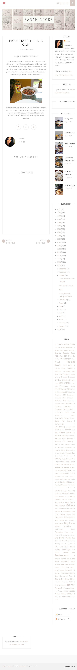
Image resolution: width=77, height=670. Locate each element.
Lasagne (68, 479)
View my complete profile (64, 75)
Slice (63, 573)
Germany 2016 (60, 444)
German (58, 435)
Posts (59, 615)
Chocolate (65, 382)
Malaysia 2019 (64, 496)
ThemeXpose (22, 666)
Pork (67, 546)
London (57, 482)
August (61, 303)
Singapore (58, 573)
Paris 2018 (71, 535)
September (63, 300)
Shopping (65, 567)
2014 (59, 236)
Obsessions (63, 529)
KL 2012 (70, 473)
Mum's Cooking (64, 517)
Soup (57, 576)
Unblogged (66, 588)
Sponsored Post (67, 576)
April (61, 316)
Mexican (62, 508)
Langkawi (62, 479)
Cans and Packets (63, 374)
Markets (58, 499)
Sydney (62, 579)
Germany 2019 (69, 447)
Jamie (66, 467)
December (63, 269)
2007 (59, 259)
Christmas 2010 (65, 389)
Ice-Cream (66, 461)
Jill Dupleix (68, 470)
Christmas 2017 (61, 398)
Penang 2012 (60, 544)
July (60, 306)
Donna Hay (61, 421)
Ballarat (66, 350)
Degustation (60, 418)
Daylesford (63, 415)
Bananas (59, 353)
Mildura (67, 508)
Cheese (64, 377)
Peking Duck (69, 541)
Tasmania (58, 582)
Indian (72, 465)
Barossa (67, 353)
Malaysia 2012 (66, 494)
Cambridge (67, 371)
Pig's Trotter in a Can (66, 286)
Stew (57, 579)
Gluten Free (65, 450)
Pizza (62, 547)
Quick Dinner (63, 552)
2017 (59, 226)
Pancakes (60, 532)
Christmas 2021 (59, 404)
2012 (59, 242)
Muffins (62, 514)
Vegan (66, 591)
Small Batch (69, 573)
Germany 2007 (61, 438)
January (62, 326)
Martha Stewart (68, 499)
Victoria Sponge (61, 594)
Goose (57, 453)
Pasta (62, 538)
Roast (64, 558)
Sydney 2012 (69, 579)
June (61, 310)
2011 (59, 246)
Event (62, 430)
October (62, 275)
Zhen (70, 71)
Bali (62, 350)
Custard (71, 409)
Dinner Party (70, 418)
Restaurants (64, 555)
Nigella (68, 523)
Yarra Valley (65, 597)
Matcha (62, 502)
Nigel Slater (59, 523)
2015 (59, 232)
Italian (57, 467)
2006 (59, 262)
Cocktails (68, 403)
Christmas (65, 386)
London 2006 (64, 482)
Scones (58, 564)
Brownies (59, 365)
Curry (65, 409)
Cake (70, 368)
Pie (57, 546)
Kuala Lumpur (65, 476)
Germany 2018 (60, 447)
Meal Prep (69, 502)
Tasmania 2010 (68, 582)
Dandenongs (60, 412)
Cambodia (59, 371)
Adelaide (58, 347)
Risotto (58, 559)
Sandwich (66, 561)
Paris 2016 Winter (61, 535)
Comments (61, 619)
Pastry (68, 538)
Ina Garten (65, 465)
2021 (59, 213)
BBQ (66, 356)
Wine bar (58, 597)
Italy (62, 467)
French (62, 432)
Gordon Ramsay (66, 453)
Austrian (69, 347)
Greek (66, 456)
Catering (58, 377)
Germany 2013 (61, 441)
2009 (59, 252)
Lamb (57, 479)
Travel (70, 584)
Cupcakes (59, 409)
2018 (59, 222)
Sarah (22, 138)
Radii (60, 290)
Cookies (59, 406)
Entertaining (60, 427)
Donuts (70, 421)
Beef (70, 356)
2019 (59, 219)
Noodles (69, 526)
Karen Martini (63, 473)
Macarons (62, 488)
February (62, 323)
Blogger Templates (7, 666)
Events (68, 430)
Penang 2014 (69, 544)
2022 (59, 209)
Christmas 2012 (63, 392)
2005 (59, 265)
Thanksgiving (63, 585)
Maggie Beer (67, 491)
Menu (57, 508)
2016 (59, 229)
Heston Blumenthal (67, 459)
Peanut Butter (60, 541)
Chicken (58, 380)
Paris (67, 532)
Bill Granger (66, 359)
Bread (61, 362)
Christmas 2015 (61, 395)
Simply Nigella (60, 570)
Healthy (58, 459)
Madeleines (59, 491)
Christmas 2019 (61, 401)
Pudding (58, 550)
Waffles (70, 594)
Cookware (68, 407)
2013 (59, 239)
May (60, 313)
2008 (59, 255)
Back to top (69, 666)
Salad (58, 561)
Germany (65, 436)
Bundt (65, 365)
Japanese (59, 470)
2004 (59, 329)
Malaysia (58, 494)
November (63, 272)
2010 (59, 249)
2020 (59, 216)
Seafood (64, 564)
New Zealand (60, 520)
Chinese (65, 380)
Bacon (57, 350)
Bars (61, 356)
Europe (69, 427)
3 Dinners (59, 344)
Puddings (67, 549)
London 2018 (59, 485)
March (61, 320)
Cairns (64, 368)
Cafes (58, 368)
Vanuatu (61, 591)
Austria (63, 347)
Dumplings (64, 424)
